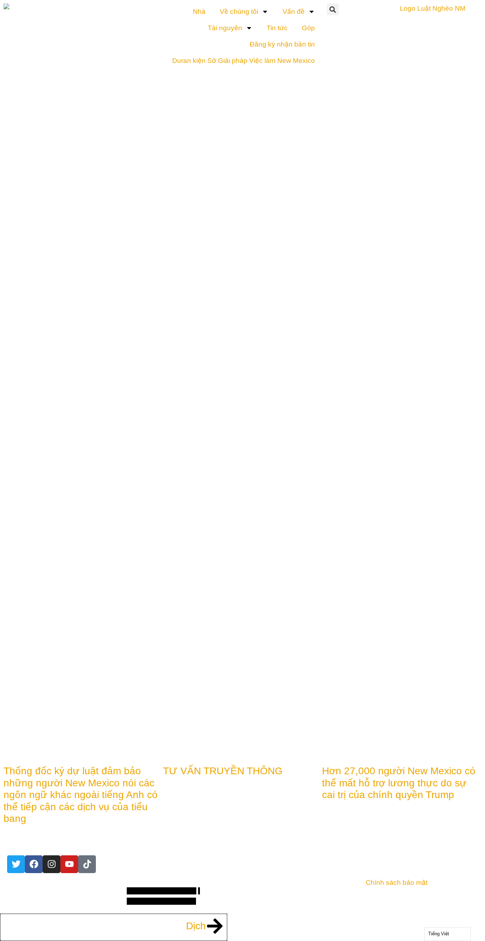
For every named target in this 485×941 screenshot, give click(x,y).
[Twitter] (16, 864)
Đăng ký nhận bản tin (282, 44)
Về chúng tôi (239, 11)
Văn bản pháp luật (354, 698)
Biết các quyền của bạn (356, 655)
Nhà (199, 11)
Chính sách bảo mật (396, 882)
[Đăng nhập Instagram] (51, 864)
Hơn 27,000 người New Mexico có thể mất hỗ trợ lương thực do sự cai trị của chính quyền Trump (398, 782)
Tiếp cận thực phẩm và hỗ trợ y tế (358, 498)
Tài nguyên (225, 28)
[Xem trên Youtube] (69, 864)
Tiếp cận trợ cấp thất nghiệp (361, 443)
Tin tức (277, 28)
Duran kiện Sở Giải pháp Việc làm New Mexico (243, 60)
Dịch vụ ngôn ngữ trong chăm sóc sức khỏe (359, 383)
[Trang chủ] (34, 864)
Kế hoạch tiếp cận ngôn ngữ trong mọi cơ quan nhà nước (363, 570)
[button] (333, 9)
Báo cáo (350, 730)
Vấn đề (294, 11)
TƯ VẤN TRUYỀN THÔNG (223, 770)
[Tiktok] (87, 864)
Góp (308, 28)
